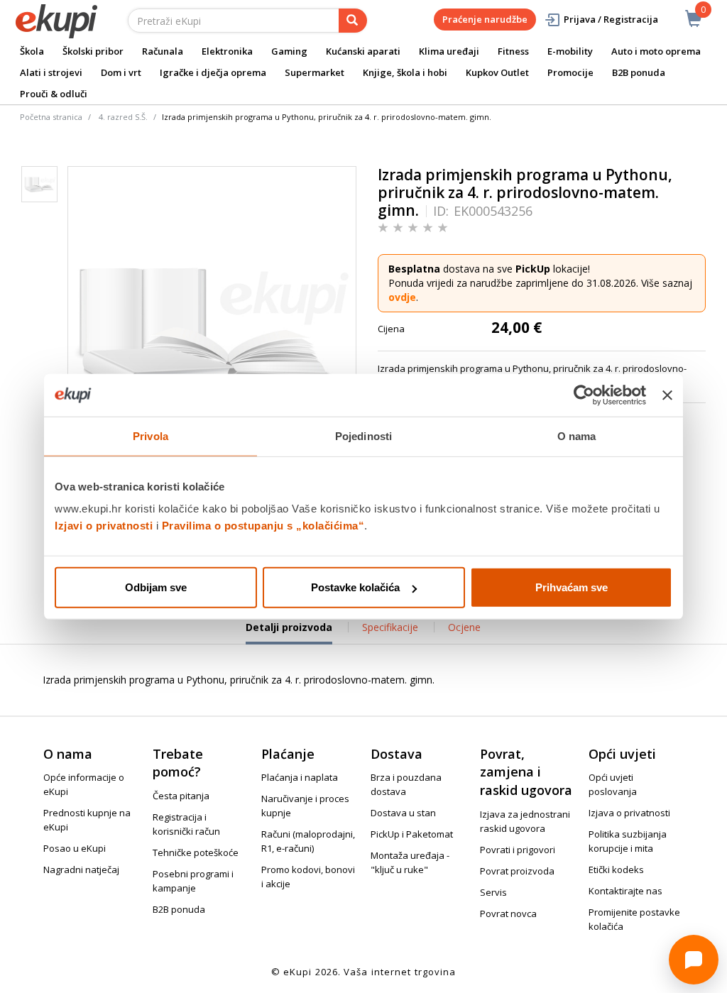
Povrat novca (508, 913)
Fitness (513, 51)
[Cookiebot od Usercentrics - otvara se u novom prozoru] (584, 394)
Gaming (289, 51)
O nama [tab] (576, 435)
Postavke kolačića (355, 587)
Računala (162, 51)
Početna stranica (51, 116)
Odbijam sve (156, 587)
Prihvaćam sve (571, 587)
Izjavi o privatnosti (104, 526)
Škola (32, 51)
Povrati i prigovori (517, 849)
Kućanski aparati (363, 51)
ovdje (402, 297)
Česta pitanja (181, 795)
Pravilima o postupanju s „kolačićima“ (263, 526)
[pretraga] (353, 21)
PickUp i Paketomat (412, 834)
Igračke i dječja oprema (213, 72)
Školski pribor (93, 51)
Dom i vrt (121, 72)
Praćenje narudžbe (485, 19)
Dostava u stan (403, 812)
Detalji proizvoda (289, 632)
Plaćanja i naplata (299, 777)
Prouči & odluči (53, 93)
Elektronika (227, 51)
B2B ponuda (638, 72)
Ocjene (464, 627)
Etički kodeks (616, 869)
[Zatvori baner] (667, 395)
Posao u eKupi (74, 848)
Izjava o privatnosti (629, 812)
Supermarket (314, 72)
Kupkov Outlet (497, 72)
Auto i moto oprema (656, 51)
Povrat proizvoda (517, 871)
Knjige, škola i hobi (405, 72)
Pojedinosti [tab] (363, 435)
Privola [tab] (150, 435)
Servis (493, 892)
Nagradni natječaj (81, 869)
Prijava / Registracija (611, 19)
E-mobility (570, 51)
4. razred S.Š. (123, 116)
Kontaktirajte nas (625, 890)
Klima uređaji (449, 51)
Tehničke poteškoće (196, 852)
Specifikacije (390, 627)
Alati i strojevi (51, 72)
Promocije (570, 72)
